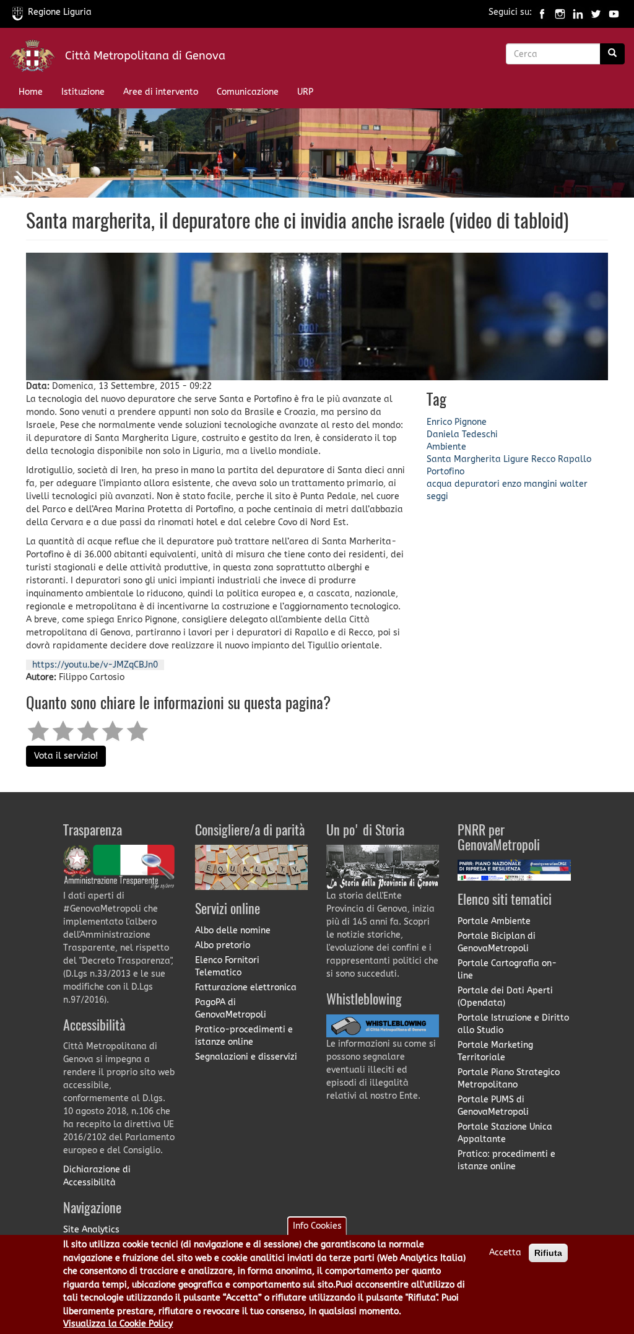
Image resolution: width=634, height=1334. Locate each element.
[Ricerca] (612, 53)
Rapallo (574, 459)
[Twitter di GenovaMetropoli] (596, 12)
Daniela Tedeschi (462, 434)
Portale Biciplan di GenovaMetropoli (497, 942)
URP (305, 92)
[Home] (37, 58)
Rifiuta (548, 1253)
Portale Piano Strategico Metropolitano (509, 1078)
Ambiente (446, 447)
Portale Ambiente (494, 921)
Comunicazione (248, 92)
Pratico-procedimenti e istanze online (244, 1035)
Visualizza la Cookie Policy (118, 1324)
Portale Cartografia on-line (507, 969)
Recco (543, 459)
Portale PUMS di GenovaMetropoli (493, 1105)
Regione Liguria (60, 12)
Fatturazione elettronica (246, 987)
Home (31, 92)
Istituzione (83, 92)
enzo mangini (529, 484)
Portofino (445, 471)
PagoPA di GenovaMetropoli (230, 1008)
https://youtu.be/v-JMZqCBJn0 (95, 665)
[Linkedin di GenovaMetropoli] (578, 12)
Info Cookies (317, 1226)
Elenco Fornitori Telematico (227, 966)
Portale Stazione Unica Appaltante (505, 1133)
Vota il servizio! (66, 756)
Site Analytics (91, 1229)
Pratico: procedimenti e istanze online (506, 1160)
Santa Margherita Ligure (478, 459)
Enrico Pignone (457, 422)
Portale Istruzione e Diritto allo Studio (513, 1024)
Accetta (505, 1252)
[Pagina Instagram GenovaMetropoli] (560, 12)
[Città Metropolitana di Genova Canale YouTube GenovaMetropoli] (614, 12)
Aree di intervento (160, 92)
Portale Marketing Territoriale (495, 1051)
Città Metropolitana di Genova (145, 56)
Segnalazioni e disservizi (246, 1057)
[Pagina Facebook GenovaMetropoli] (542, 12)
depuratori (477, 484)
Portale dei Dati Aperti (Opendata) (505, 996)
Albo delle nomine (233, 930)
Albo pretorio (222, 945)
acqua (439, 484)
